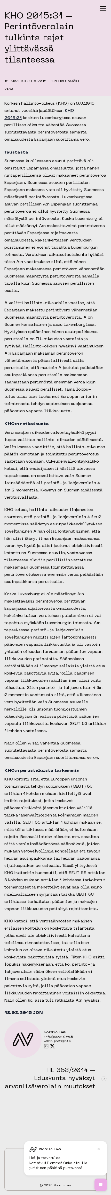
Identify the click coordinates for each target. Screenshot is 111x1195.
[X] (52, 1046)
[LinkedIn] (46, 1046)
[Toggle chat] (100, 1185)
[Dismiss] (99, 1149)
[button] (102, 8)
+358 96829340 (57, 1041)
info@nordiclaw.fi (58, 1037)
